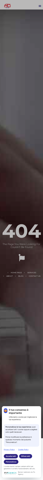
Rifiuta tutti (25, 456)
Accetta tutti (11, 456)
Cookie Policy (23, 449)
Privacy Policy (9, 449)
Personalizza (11, 462)
